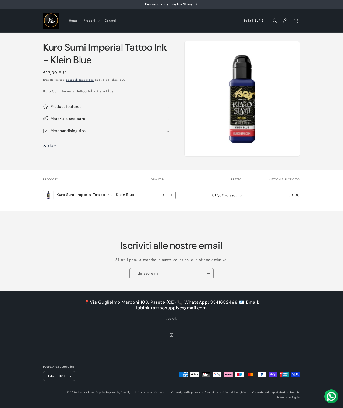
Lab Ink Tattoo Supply (91, 392)
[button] (91, 20)
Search (171, 319)
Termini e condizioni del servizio (225, 392)
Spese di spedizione (80, 80)
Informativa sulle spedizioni (268, 392)
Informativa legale (288, 397)
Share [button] (52, 145)
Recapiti (295, 392)
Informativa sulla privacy (185, 392)
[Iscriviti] (208, 273)
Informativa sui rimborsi (150, 392)
